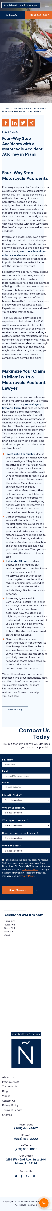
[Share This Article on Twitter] (23, 122)
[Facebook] (21, 1176)
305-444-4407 (30, 869)
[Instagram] (33, 1176)
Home (6, 108)
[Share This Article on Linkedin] (14, 122)
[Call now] (44, 1203)
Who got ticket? (11, 845)
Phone (5, 782)
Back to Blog (15, 709)
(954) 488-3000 (26, 1139)
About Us (8, 1077)
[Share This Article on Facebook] (6, 122)
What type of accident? (15, 820)
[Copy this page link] (32, 122)
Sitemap (7, 1114)
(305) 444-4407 (26, 1128)
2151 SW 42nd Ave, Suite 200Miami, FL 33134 (26, 1161)
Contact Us (8, 1100)
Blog (5, 1091)
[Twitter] (16, 1176)
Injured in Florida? (12, 795)
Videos (6, 1096)
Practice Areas (10, 1082)
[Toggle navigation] (47, 5)
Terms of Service (12, 1110)
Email (5, 771)
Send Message (17, 890)
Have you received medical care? (20, 833)
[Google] (27, 1176)
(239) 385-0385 (26, 1149)
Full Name (8, 760)
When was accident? (13, 807)
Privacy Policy (27, 876)
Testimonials (9, 1086)
